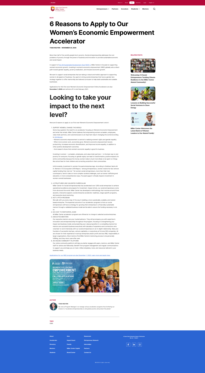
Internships (87, 344)
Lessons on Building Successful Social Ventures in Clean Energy (143, 105)
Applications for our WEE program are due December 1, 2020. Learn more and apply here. (80, 255)
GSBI (51, 323)
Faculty (69, 344)
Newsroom (87, 336)
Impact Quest (71, 340)
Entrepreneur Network (91, 340)
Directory (138, 2)
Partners (115, 9)
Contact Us (87, 352)
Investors (124, 9)
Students (134, 9)
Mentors (145, 9)
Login (144, 2)
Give (132, 2)
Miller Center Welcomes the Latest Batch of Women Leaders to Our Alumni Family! (142, 130)
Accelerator (53, 340)
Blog (52, 18)
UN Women (58, 137)
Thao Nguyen (55, 48)
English (150, 2)
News (119, 2)
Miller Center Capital (73, 348)
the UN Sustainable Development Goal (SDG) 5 (75, 65)
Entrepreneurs (102, 9)
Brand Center (71, 352)
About (126, 2)
